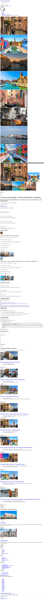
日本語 (3, 587)
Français (3, 584)
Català (3, 579)
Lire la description (2, 280)
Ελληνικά (3, 582)
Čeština (3, 580)
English (3, 578)
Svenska (3, 590)
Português (3, 588)
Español (3, 583)
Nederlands (3, 586)
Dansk (3, 581)
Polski (3, 589)
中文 (2, 591)
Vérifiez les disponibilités (3, 206)
